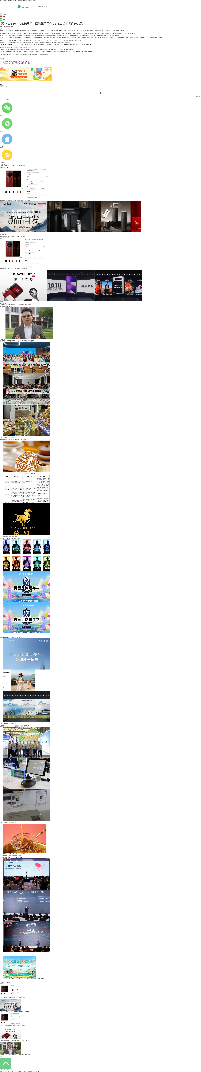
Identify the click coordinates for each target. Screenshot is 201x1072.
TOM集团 (2, 1069)
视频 (21, 0)
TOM (1, 437)
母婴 (19, 0)
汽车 (31, 0)
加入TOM (12, 1069)
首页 (1, 0)
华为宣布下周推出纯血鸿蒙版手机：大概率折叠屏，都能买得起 (15, 305)
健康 (26, 0)
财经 (24, 0)
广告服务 (7, 1069)
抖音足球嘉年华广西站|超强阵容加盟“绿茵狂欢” (11, 538)
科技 (34, 0)
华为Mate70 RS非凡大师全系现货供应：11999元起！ (13, 236)
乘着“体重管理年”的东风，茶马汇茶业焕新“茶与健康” (13, 439)
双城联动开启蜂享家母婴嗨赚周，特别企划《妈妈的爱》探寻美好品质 (17, 341)
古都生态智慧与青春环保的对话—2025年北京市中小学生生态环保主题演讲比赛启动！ (24, 978)
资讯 (4, 0)
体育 (9, 0)
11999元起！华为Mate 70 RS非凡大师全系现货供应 (12, 165)
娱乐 (6, 0)
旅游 (14, 0)
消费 (29, 0)
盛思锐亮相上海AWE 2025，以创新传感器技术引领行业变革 (14, 726)
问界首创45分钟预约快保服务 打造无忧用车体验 (12, 637)
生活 (16, 0)
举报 (1, 84)
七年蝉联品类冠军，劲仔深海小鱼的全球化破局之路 (15, 853)
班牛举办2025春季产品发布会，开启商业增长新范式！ (13, 857)
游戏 (11, 0)
